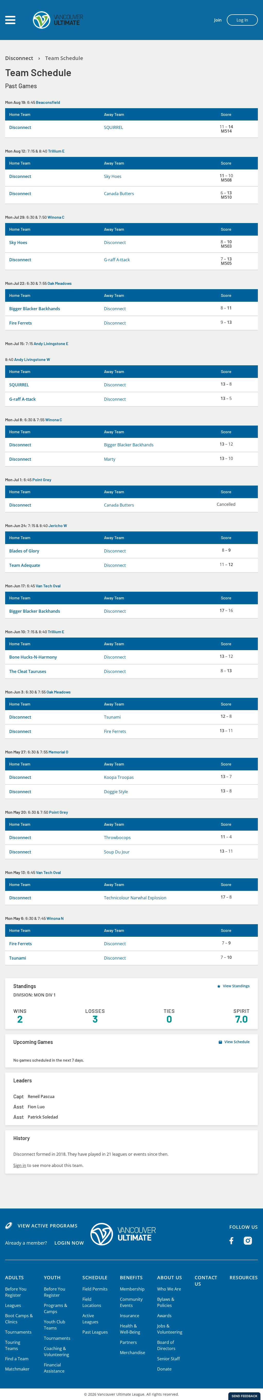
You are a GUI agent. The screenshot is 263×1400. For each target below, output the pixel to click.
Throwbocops (117, 837)
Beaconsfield (48, 102)
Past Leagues (95, 1332)
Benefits (131, 1277)
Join (218, 20)
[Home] (131, 1234)
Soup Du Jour (117, 852)
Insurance (129, 1315)
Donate (164, 1369)
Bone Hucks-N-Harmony (33, 657)
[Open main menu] (10, 20)
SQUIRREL (113, 127)
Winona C (56, 217)
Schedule (95, 1277)
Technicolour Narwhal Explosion (135, 898)
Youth (52, 1277)
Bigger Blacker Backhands (34, 308)
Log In (242, 20)
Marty (109, 459)
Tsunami (112, 717)
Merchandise (132, 1352)
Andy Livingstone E (51, 343)
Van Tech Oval (48, 585)
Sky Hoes (112, 176)
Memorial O (58, 751)
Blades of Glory (24, 551)
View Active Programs (48, 1225)
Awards (164, 1315)
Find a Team (17, 1359)
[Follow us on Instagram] (248, 1240)
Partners (128, 1342)
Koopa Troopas (119, 777)
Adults (14, 1277)
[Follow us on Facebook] (231, 1240)
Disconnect (19, 58)
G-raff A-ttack (117, 260)
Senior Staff (168, 1359)
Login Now (69, 1243)
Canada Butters (119, 193)
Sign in (19, 1165)
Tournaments (18, 1332)
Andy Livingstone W (32, 359)
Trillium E (56, 150)
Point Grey (41, 479)
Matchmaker (17, 1369)
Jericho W (58, 525)
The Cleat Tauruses (27, 671)
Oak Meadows (60, 283)
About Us (169, 1277)
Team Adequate (24, 565)
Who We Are (169, 1289)
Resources (244, 1277)
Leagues (13, 1305)
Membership (132, 1289)
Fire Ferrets (20, 323)
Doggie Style (116, 791)
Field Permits (95, 1289)
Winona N (55, 918)
